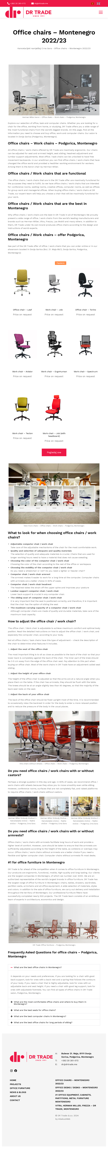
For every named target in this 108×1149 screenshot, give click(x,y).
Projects (15, 1084)
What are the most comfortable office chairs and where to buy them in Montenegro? (50, 1003)
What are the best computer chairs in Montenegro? (40, 1016)
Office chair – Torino (85, 309)
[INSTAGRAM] (11, 1071)
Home (13, 1080)
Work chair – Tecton (22, 433)
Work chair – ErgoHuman (54, 371)
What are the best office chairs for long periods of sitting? (43, 1022)
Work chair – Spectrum (86, 371)
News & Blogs (18, 1092)
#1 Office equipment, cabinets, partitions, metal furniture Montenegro (73, 1098)
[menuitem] (94, 3)
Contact (15, 1100)
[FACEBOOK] (15, 1071)
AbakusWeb (64, 1119)
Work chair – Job (54, 309)
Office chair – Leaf (22, 309)
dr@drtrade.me (69, 1064)
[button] (101, 12)
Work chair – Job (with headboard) (54, 434)
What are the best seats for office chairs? (35, 1010)
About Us (15, 1096)
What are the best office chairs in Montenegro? (38, 967)
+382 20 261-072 (69, 1060)
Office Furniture (20, 1088)
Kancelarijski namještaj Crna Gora (35, 48)
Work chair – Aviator (22, 371)
